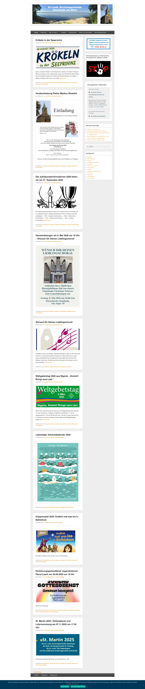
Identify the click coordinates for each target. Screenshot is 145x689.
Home (36, 32)
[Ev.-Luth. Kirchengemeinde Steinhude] (72, 25)
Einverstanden (65, 686)
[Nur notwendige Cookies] (143, 684)
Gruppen (63, 32)
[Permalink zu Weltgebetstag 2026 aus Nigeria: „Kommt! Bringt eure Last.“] (58, 409)
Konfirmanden (75, 224)
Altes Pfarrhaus (53, 82)
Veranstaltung (44, 84)
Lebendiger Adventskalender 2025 (53, 434)
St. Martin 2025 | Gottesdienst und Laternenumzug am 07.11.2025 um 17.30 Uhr (56, 624)
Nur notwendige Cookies (78, 686)
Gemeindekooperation (100, 32)
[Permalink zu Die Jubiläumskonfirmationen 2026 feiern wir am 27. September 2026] (58, 209)
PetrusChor (90, 173)
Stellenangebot (90, 176)
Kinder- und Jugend (72, 82)
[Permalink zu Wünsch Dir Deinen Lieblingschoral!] (58, 351)
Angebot (60, 82)
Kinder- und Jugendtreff (85, 32)
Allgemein (46, 82)
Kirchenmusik (72, 32)
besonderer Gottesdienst (60, 166)
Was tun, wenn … (53, 32)
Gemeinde (43, 32)
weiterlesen (63, 78)
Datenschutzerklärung (72, 684)
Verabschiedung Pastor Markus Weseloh (56, 93)
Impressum (44, 675)
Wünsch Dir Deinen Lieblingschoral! (54, 322)
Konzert (74, 311)
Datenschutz (53, 675)
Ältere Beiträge (37, 672)
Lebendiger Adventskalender (66, 507)
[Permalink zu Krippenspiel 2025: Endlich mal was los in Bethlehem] (56, 554)
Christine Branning (56, 43)
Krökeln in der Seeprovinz (49, 40)
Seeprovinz (38, 84)
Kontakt (36, 675)
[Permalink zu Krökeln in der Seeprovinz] (58, 69)
